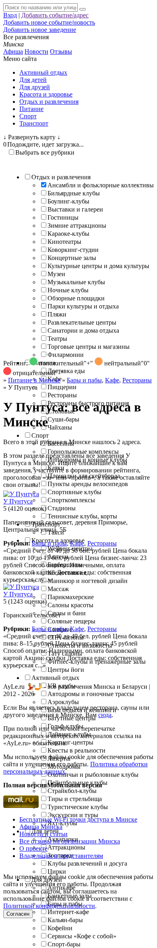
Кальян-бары (65, 920)
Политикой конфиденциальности (49, 905)
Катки (56, 467)
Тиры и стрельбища (75, 798)
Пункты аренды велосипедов (88, 483)
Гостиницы (63, 217)
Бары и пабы (49, 543)
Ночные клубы (68, 290)
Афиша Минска (40, 826)
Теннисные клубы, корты (82, 516)
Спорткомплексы (71, 500)
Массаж (58, 588)
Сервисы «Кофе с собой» (82, 936)
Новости (36, 51)
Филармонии (66, 354)
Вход (10, 15)
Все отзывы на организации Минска (69, 841)
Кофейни (60, 928)
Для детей (33, 79)
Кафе (112, 380)
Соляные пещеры (71, 621)
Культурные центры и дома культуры (98, 265)
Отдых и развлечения (48, 101)
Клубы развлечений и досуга (87, 863)
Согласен (17, 914)
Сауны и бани (67, 613)
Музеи (56, 274)
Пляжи (57, 314)
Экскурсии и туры (73, 815)
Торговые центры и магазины (89, 346)
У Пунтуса (18, 501)
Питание (31, 108)
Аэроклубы (63, 701)
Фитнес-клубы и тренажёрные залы (97, 661)
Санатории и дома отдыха (83, 330)
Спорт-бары (64, 944)
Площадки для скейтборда (84, 475)
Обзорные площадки (76, 298)
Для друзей (34, 87)
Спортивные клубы (74, 492)
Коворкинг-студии (73, 249)
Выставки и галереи (75, 209)
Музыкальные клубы (76, 282)
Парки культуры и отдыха (83, 306)
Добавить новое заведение (39, 29)
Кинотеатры (64, 241)
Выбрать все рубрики (44, 152)
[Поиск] (82, 9)
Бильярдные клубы (74, 193)
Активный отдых (43, 72)
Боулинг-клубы (68, 201)
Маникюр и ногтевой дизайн (88, 580)
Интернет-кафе (68, 911)
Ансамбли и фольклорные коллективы (101, 185)
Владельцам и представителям (61, 855)
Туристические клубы (78, 806)
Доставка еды (66, 370)
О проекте (33, 848)
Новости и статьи (43, 834)
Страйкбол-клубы (72, 790)
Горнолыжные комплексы (83, 451)
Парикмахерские (71, 597)
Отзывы (61, 51)
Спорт (28, 116)
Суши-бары (63, 419)
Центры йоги (66, 669)
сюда (105, 714)
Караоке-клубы (68, 233)
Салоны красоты (70, 605)
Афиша (13, 51)
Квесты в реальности (76, 750)
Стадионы (62, 508)
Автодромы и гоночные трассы (91, 693)
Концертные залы (72, 257)
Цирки (57, 871)
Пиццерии (62, 387)
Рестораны (62, 395)
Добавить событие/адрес (55, 15)
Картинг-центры (70, 742)
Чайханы (60, 427)
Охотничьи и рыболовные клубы (93, 774)
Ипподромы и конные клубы (87, 459)
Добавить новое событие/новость (49, 22)
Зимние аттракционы (77, 225)
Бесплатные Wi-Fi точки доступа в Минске (78, 819)
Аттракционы (66, 847)
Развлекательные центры (82, 322)
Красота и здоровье (45, 94)
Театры (57, 338)
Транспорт (33, 123)
